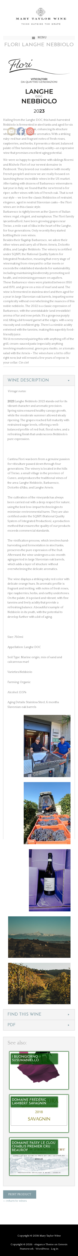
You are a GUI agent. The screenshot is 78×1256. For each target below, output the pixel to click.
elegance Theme (44, 1244)
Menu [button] (42, 37)
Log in (54, 1248)
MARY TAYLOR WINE (39, 18)
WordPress (42, 1248)
